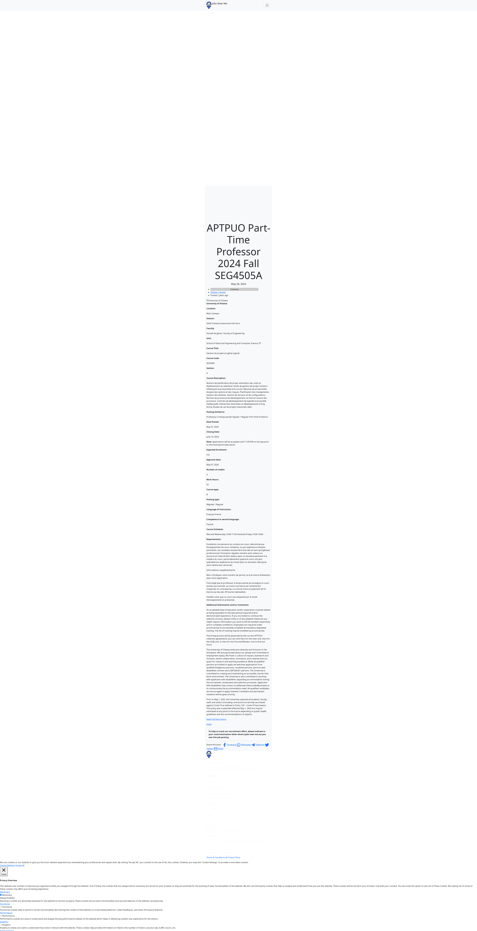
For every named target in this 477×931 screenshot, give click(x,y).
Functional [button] (5, 904)
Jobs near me (212, 803)
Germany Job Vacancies (217, 788)
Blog (208, 824)
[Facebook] (208, 775)
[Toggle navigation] (267, 5)
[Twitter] (211, 775)
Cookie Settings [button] (7, 865)
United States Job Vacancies (219, 793)
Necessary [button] (5, 892)
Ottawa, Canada (217, 292)
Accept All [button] (19, 865)
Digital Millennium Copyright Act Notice (224, 830)
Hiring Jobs (211, 808)
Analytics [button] (4, 921)
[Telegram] (214, 775)
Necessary (7, 895)
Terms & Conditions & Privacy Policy (223, 857)
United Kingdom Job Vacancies (220, 798)
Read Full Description (216, 719)
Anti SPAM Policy (214, 827)
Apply (209, 724)
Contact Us (211, 821)
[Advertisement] (238, 203)
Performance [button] (6, 912)
